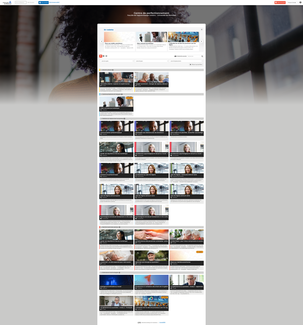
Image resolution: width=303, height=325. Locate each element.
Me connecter (44, 2)
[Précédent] (101, 41)
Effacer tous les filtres (197, 64)
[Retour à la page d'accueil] (7, 3)
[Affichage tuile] (100, 56)
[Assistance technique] (300, 2)
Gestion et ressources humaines (112, 118)
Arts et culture (107, 70)
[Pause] (202, 29)
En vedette (108, 30)
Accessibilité (162, 322)
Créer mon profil (281, 2)
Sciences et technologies (110, 272)
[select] (133, 61)
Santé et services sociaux (110, 227)
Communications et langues (111, 94)
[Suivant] (201, 41)
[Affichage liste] (106, 56)
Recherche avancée (182, 56)
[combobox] (293, 2)
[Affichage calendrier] (103, 56)
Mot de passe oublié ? (54, 2)
